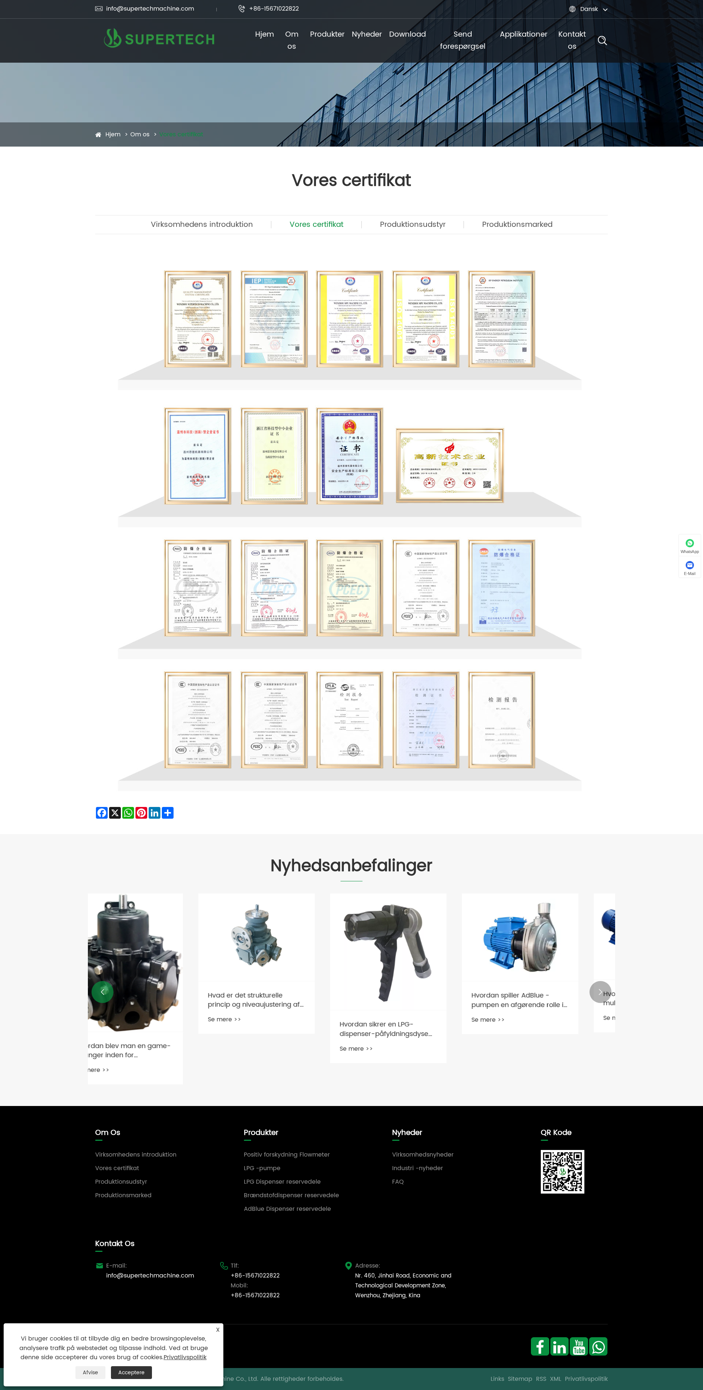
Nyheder (367, 35)
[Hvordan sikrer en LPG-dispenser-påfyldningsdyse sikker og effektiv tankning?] (285, 951)
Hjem (264, 35)
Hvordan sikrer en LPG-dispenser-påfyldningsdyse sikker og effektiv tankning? (281, 1029)
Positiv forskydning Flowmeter (287, 1154)
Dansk (589, 9)
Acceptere (131, 1372)
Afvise (90, 1372)
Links (497, 1379)
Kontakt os (572, 41)
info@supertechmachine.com (144, 9)
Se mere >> (121, 1019)
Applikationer (523, 35)
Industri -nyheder (417, 1168)
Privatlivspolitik (586, 1379)
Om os (291, 41)
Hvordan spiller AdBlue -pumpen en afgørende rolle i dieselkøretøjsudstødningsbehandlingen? (417, 1000)
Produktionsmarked (517, 225)
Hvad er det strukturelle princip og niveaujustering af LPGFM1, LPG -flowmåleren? (151, 1000)
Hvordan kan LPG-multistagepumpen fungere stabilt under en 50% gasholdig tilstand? (545, 998)
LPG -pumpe (262, 1168)
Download (407, 35)
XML (555, 1379)
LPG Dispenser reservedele (282, 1182)
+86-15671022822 (268, 9)
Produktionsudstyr (413, 225)
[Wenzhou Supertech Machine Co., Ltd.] (159, 40)
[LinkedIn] (559, 1346)
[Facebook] (540, 1346)
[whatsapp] (598, 1346)
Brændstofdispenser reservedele (291, 1195)
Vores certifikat (181, 134)
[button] (103, 992)
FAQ (398, 1182)
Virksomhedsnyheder (423, 1154)
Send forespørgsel (463, 41)
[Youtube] (578, 1346)
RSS (541, 1379)
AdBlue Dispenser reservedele (287, 1209)
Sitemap (520, 1379)
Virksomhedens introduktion (202, 225)
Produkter (327, 35)
